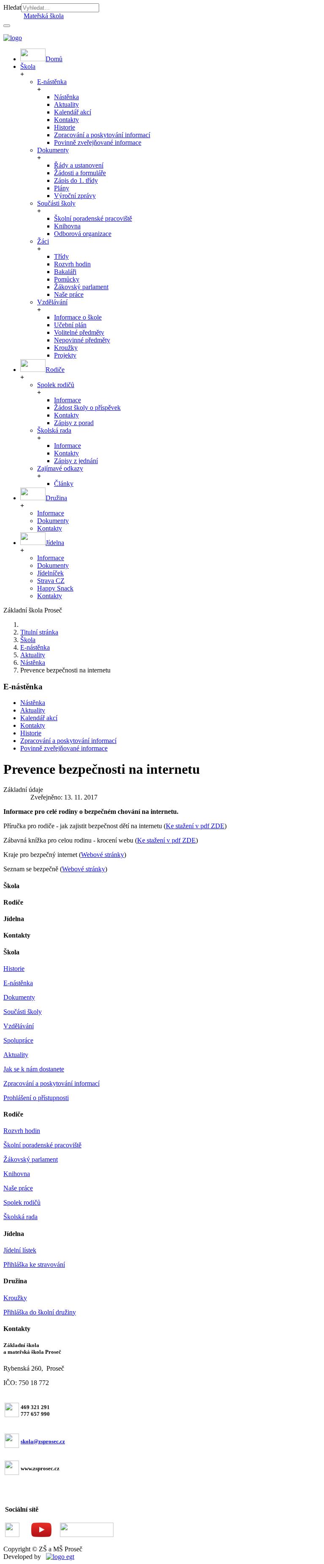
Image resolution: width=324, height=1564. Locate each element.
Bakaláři (65, 271)
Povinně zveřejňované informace (97, 142)
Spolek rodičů (55, 384)
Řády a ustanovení (78, 165)
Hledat (12, 7)
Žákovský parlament (81, 286)
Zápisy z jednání (76, 460)
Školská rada (54, 430)
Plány (61, 188)
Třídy (61, 256)
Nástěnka (66, 96)
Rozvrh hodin (72, 264)
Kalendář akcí (72, 112)
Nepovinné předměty (82, 340)
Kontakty (66, 119)
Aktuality (66, 104)
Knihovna (67, 226)
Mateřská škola (44, 15)
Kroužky (66, 347)
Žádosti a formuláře (80, 172)
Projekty (65, 355)
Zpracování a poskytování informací (102, 134)
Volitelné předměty (79, 332)
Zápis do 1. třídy (76, 180)
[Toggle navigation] (6, 25)
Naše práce (69, 294)
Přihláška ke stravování (34, 1264)
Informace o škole (78, 317)
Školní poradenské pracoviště (93, 218)
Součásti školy (56, 203)
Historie (64, 127)
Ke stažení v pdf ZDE (195, 825)
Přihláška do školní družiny (39, 1312)
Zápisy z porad (74, 422)
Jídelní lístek (19, 1250)
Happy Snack (55, 588)
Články (63, 483)
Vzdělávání (52, 302)
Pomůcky (66, 279)
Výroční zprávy (75, 195)
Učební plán (70, 324)
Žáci (43, 241)
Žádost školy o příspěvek (87, 407)
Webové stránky (102, 854)
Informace (67, 400)
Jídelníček (50, 573)
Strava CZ (51, 580)
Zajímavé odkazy (60, 468)
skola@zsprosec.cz (43, 1441)
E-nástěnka (52, 81)
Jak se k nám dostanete (33, 1069)
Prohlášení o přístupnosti (36, 1097)
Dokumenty (53, 150)
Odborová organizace (82, 233)
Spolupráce (18, 1040)
